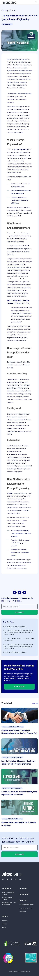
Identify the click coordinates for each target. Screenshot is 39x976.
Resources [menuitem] (23, 900)
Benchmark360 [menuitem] (24, 894)
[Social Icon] (3, 879)
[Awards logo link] (8, 958)
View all (35, 703)
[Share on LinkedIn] (19, 592)
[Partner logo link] (11, 943)
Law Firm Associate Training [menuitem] (8, 893)
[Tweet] (24, 592)
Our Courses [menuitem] (23, 888)
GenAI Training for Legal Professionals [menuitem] (9, 903)
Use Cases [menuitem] (23, 911)
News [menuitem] (4, 927)
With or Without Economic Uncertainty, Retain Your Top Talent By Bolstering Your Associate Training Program (18, 632)
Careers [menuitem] (4, 924)
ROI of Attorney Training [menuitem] (27, 904)
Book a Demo (19, 686)
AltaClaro (8, 24)
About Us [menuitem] (5, 916)
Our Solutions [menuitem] (6, 888)
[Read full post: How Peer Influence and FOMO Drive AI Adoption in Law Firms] (19, 807)
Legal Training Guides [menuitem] (26, 908)
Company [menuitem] (5, 920)
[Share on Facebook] (15, 592)
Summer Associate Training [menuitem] (7, 898)
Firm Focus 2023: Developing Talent (14, 626)
